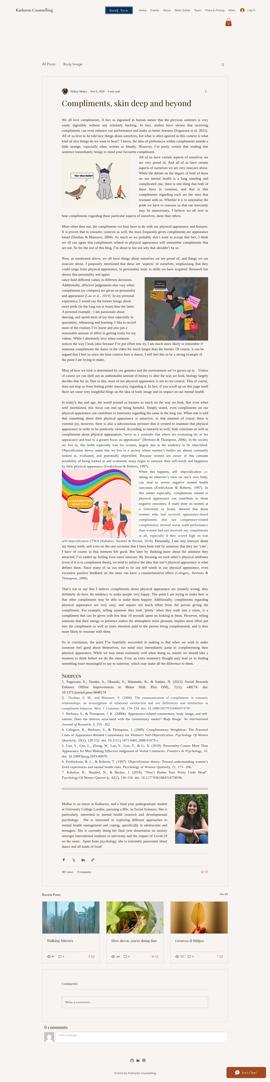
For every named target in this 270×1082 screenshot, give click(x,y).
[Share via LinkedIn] (83, 860)
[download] (132, 1060)
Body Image (72, 64)
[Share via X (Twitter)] (73, 860)
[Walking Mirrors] (70, 918)
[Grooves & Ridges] (199, 918)
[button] (228, 22)
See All (224, 894)
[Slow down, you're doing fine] (135, 918)
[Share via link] (93, 860)
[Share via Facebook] (64, 860)
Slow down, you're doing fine (134, 940)
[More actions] (205, 91)
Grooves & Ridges (189, 940)
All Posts (49, 64)
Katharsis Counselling (34, 10)
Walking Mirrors (60, 940)
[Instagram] (144, 1060)
